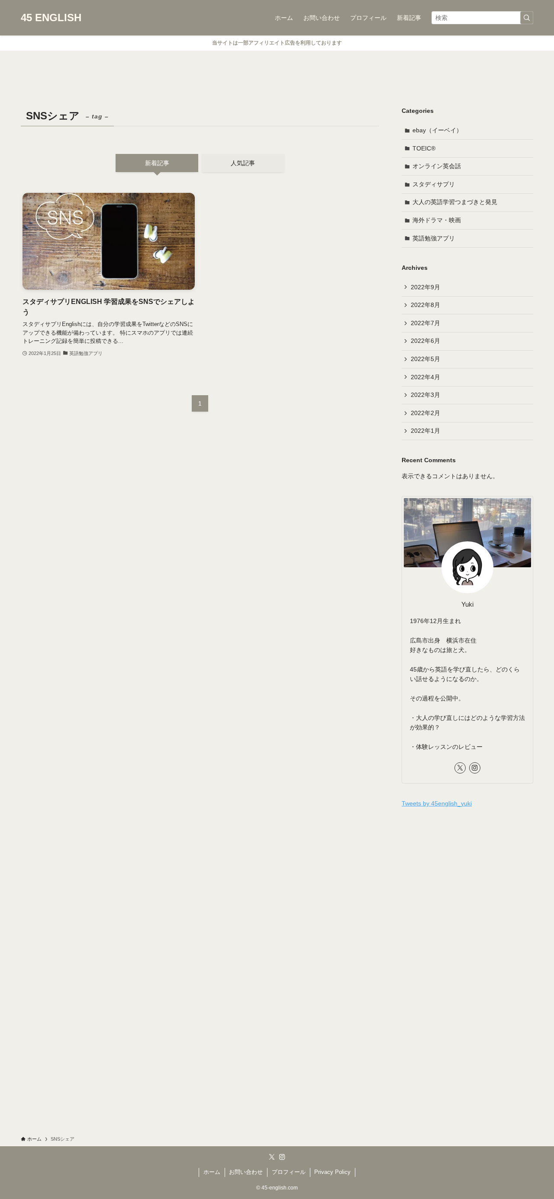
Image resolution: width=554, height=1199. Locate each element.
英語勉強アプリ (433, 238)
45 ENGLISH (51, 18)
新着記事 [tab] (157, 163)
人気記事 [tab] (243, 163)
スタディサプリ (433, 184)
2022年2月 (425, 412)
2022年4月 (425, 377)
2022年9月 (425, 287)
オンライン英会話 (436, 166)
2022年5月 (425, 358)
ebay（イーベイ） (437, 130)
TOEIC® (423, 148)
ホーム (211, 1172)
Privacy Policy (332, 1172)
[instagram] (474, 768)
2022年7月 (425, 323)
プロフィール (289, 1172)
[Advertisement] (467, 878)
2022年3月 (425, 394)
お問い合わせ (246, 1172)
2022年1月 (425, 430)
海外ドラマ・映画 (436, 220)
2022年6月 (425, 340)
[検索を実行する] (526, 17)
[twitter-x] (460, 768)
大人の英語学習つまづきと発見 (454, 201)
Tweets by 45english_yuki (437, 803)
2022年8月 (425, 304)
